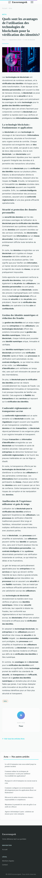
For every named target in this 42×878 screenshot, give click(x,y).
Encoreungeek (17, 2)
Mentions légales (8, 861)
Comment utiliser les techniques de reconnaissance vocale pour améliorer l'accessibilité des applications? (17, 773)
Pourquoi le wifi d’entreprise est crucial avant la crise (21, 782)
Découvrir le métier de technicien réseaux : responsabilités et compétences (19, 798)
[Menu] (32, 2)
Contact (5, 865)
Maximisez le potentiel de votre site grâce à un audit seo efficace (20, 806)
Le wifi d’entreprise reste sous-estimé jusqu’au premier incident (20, 765)
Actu (10, 8)
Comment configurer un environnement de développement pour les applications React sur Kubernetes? (20, 790)
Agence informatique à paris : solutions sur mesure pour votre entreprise (19, 813)
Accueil (4, 8)
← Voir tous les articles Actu (13, 739)
